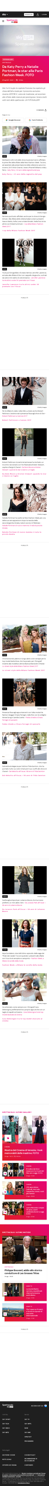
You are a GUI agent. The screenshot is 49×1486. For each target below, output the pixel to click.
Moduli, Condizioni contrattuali (31, 1473)
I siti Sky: (5, 1414)
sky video (6, 1428)
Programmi (28, 1441)
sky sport (6, 1419)
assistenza (11, 1476)
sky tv (26, 1419)
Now (26, 1428)
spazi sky (28, 1437)
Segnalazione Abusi (24, 1483)
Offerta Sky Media (9, 1465)
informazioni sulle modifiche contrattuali (21, 1475)
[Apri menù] (3, 21)
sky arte (5, 1432)
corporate (28, 1465)
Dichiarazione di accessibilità (30, 1460)
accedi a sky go (37, 1406)
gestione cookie (8, 1455)
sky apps (27, 1424)
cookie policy (29, 1455)
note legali (6, 1459)
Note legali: (6, 1450)
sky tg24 (5, 1424)
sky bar (27, 1432)
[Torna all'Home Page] (12, 21)
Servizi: (26, 1414)
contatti (18, 1476)
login (44, 14)
